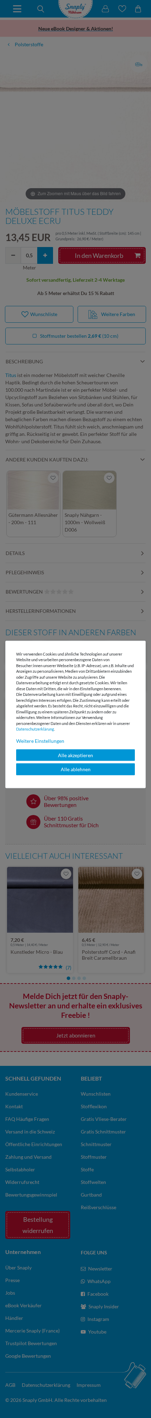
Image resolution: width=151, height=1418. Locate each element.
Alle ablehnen (76, 769)
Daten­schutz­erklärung (35, 729)
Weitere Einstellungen (40, 741)
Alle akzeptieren (75, 755)
